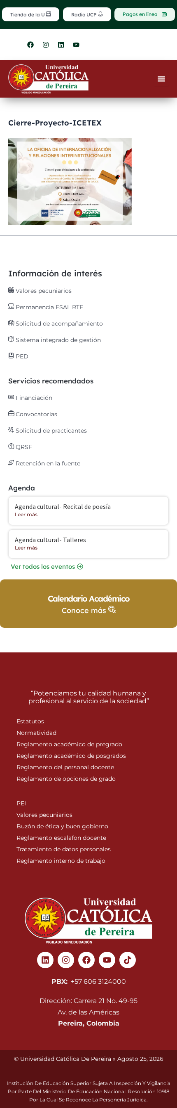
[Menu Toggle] (161, 78)
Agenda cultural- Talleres (50, 540)
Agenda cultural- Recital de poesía (63, 506)
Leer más (26, 514)
